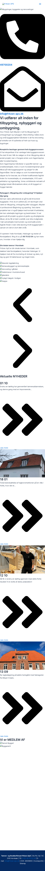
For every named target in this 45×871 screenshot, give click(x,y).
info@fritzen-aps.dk (11, 113)
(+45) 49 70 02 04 (29, 858)
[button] (22, 306)
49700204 (6, 64)
